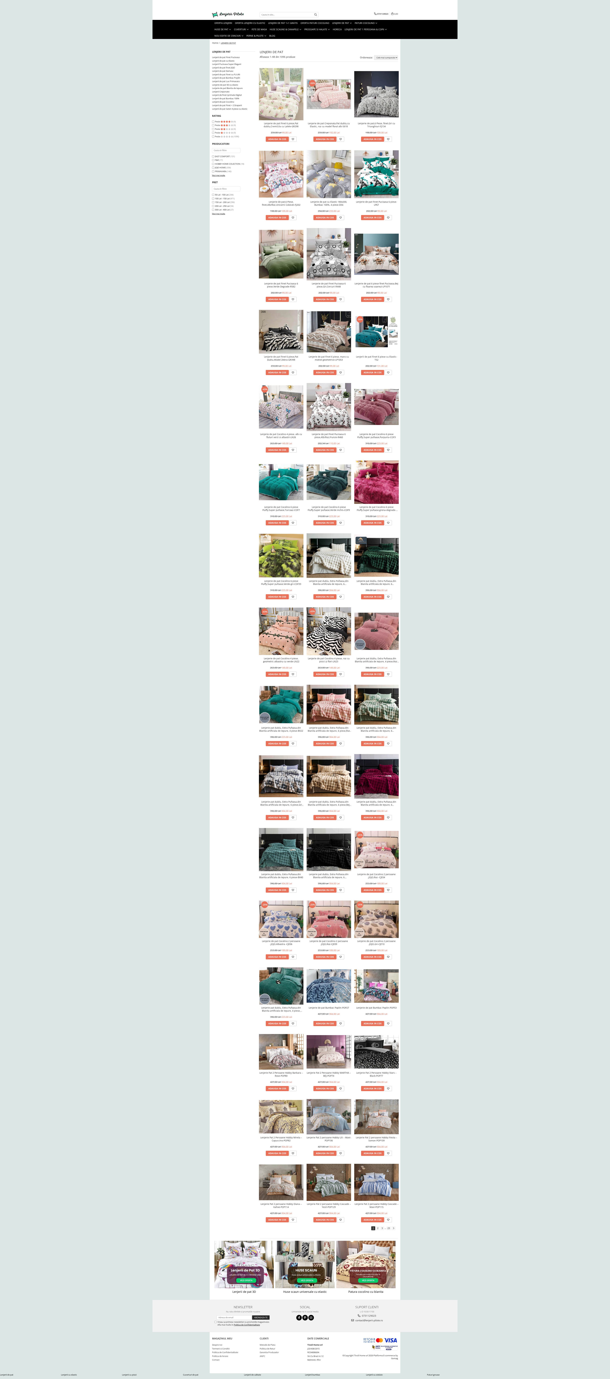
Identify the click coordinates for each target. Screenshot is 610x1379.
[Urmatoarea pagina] (393, 1228)
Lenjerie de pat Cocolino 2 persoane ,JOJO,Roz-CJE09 (329, 943)
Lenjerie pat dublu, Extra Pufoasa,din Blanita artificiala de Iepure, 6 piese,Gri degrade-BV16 (281, 803)
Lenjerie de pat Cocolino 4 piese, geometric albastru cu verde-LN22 (281, 660)
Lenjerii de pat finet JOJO (223, 67)
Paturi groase (433, 1374)
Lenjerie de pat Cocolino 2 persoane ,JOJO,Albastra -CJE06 (281, 943)
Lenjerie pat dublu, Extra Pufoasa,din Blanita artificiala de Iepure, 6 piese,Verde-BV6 (376, 582)
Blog (272, 35)
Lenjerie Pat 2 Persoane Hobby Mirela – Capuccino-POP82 (281, 1139)
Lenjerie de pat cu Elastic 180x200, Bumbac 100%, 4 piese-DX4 (328, 203)
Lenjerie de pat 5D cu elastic (225, 84)
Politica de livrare (220, 1356)
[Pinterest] (305, 1317)
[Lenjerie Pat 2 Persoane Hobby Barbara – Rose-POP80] (281, 1052)
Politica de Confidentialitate (247, 1324)
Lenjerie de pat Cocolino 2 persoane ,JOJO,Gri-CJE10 (376, 943)
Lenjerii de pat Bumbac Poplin (226, 77)
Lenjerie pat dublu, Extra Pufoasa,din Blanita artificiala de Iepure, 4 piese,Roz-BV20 (376, 660)
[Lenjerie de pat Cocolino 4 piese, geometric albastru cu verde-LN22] (281, 631)
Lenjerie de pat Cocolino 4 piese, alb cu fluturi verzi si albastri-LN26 (281, 436)
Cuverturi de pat (190, 1374)
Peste (218, 121)
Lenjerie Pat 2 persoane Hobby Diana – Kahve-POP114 (281, 1205)
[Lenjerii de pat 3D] (244, 1264)
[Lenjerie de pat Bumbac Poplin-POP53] (376, 986)
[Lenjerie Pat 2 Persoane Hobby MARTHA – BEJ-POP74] (329, 1052)
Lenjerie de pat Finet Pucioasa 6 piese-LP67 (376, 203)
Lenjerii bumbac (312, 1374)
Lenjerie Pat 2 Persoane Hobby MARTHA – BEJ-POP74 (329, 1074)
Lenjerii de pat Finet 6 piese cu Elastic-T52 (376, 358)
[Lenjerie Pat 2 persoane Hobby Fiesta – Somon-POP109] (376, 1116)
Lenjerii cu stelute (374, 1374)
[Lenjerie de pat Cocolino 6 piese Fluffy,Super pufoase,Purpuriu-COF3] (376, 407)
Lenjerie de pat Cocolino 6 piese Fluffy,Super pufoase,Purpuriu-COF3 (376, 436)
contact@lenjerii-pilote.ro (369, 1320)
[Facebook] (299, 1317)
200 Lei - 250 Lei (222, 206)
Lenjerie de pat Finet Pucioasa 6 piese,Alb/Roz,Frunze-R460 (329, 436)
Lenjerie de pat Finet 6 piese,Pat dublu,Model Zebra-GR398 (281, 358)
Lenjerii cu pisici (129, 1374)
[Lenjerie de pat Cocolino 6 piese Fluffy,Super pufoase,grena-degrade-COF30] (376, 482)
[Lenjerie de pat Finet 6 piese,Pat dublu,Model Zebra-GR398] (281, 332)
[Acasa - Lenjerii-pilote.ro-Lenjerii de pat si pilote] (228, 14)
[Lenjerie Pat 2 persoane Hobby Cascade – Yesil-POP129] (329, 1182)
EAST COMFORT (222, 156)
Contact (216, 1359)
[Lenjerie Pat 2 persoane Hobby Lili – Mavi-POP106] (329, 1116)
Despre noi (217, 1344)
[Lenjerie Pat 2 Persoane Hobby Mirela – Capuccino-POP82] (281, 1116)
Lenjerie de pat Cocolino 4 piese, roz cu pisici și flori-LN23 (329, 660)
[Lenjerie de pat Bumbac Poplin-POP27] (329, 986)
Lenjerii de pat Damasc (222, 71)
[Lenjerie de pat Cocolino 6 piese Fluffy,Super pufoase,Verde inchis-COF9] (329, 482)
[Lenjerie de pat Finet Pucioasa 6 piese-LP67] (376, 174)
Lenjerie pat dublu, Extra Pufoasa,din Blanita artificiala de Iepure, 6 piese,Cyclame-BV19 (376, 803)
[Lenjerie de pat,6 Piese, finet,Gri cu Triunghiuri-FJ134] (376, 94)
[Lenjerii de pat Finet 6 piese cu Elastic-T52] (376, 331)
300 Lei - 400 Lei (222, 209)
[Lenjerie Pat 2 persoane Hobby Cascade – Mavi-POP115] (376, 1182)
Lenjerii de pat (6, 1374)
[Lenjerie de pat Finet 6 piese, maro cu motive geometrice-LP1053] (329, 331)
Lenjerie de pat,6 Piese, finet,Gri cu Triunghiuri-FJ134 (376, 125)
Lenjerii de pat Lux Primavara (226, 81)
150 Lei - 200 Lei (222, 202)
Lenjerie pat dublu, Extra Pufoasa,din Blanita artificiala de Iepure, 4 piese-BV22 (281, 729)
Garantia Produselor (269, 1352)
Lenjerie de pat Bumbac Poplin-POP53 (376, 1007)
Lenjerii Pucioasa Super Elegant (226, 64)
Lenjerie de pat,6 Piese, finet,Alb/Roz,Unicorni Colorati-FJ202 (281, 203)
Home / (216, 42)
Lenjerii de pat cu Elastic (223, 60)
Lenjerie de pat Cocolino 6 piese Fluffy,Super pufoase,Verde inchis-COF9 (329, 508)
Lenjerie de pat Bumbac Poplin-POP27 (329, 1007)
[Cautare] (316, 14)
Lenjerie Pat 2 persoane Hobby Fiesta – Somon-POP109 (376, 1139)
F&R (217, 160)
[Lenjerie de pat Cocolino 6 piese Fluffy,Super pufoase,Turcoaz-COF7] (281, 482)
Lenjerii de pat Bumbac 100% (225, 98)
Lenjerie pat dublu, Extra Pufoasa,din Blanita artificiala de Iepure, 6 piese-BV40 (281, 876)
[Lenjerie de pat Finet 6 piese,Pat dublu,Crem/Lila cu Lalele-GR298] (281, 94)
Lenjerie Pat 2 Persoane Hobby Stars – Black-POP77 (376, 1074)
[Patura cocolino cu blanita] (366, 1264)
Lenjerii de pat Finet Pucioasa (226, 57)
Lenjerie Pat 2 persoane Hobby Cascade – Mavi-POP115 (376, 1205)
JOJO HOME (220, 167)
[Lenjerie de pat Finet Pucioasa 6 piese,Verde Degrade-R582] (281, 254)
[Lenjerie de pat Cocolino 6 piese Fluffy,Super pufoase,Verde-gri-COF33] (281, 555)
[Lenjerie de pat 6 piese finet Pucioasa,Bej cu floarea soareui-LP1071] (376, 254)
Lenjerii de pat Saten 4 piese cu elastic (229, 108)
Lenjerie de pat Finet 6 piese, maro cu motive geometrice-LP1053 (329, 358)
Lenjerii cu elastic (69, 1374)
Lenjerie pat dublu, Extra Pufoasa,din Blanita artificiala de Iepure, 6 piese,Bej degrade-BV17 (329, 803)
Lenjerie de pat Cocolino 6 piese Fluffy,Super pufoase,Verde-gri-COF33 (281, 582)
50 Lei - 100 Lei (221, 194)
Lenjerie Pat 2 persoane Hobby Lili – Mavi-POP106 (329, 1139)
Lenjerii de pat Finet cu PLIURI (226, 74)
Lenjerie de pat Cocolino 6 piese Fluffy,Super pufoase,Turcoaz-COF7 (281, 508)
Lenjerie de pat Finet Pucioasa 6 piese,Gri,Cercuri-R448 (329, 285)
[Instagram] (311, 1317)
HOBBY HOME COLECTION (227, 163)
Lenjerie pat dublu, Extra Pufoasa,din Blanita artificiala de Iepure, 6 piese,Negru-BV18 (329, 876)
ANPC (262, 1356)
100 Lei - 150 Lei (222, 198)
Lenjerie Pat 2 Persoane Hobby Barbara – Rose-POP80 (281, 1074)
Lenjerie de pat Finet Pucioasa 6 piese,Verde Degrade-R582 (281, 285)
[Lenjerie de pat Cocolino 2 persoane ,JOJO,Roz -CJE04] (376, 849)
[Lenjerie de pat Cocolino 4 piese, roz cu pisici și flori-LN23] (329, 631)
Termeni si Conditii (221, 1348)
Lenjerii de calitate (252, 1374)
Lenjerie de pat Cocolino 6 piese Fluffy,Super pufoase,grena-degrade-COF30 (376, 508)
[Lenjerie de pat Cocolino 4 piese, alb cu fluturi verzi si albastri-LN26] (281, 407)
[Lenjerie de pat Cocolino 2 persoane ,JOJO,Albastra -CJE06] (281, 919)
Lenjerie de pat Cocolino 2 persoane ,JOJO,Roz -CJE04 (376, 876)
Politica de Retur (267, 1348)
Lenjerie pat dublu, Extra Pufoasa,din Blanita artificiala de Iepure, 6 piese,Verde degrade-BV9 (376, 729)
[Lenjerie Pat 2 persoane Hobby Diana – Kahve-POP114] (281, 1182)
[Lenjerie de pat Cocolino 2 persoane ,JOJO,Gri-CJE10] (376, 919)
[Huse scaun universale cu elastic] (305, 1264)
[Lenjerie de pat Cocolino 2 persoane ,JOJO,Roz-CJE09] (329, 919)
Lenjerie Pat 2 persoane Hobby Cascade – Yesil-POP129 (329, 1205)
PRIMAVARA (220, 171)
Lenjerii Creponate (220, 91)
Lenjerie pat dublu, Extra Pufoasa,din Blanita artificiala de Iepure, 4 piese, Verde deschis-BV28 (281, 1009)
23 (388, 1228)
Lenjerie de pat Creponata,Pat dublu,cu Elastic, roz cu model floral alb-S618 (329, 125)
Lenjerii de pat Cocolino (223, 101)
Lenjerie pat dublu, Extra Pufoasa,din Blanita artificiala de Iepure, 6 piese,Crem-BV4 (329, 582)
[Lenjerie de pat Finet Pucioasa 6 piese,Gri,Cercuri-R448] (329, 254)
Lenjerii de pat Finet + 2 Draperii (227, 105)
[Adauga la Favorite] (293, 139)
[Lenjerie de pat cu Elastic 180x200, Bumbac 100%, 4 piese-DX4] (329, 174)
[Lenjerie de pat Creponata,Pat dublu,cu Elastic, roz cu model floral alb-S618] (329, 94)
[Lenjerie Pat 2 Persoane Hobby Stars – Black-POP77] (376, 1052)
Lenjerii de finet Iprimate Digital (227, 95)
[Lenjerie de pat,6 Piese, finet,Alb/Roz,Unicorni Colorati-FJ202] (281, 174)
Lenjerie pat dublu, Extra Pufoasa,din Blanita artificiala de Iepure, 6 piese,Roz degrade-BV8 (329, 729)
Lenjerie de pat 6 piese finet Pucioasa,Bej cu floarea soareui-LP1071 (376, 285)
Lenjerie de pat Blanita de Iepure (227, 88)
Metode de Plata (267, 1344)
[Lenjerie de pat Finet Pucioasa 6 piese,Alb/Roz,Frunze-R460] (329, 407)
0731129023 (368, 1315)
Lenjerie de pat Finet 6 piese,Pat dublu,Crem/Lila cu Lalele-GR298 (281, 125)
